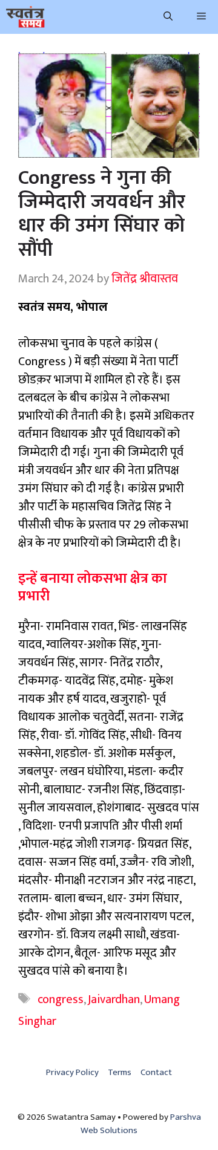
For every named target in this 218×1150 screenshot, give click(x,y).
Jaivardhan (114, 999)
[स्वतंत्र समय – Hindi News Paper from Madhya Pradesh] (25, 17)
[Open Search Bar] (168, 17)
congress (61, 999)
